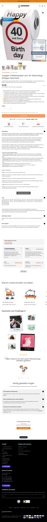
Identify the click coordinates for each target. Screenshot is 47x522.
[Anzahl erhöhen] (10, 108)
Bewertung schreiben (23, 428)
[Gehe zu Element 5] (20, 66)
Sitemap (10, 507)
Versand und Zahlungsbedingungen (23, 453)
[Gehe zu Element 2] (8, 67)
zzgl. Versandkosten (17, 87)
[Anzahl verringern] (3, 108)
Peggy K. (27, 248)
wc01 (5, 262)
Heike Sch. (27, 262)
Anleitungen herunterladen (23, 193)
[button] (6, 257)
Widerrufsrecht (16, 507)
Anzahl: (3, 106)
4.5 (3, 72)
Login (37, 507)
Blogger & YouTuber (22, 446)
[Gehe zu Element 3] (12, 67)
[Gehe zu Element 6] (24, 67)
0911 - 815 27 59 (8, 478)
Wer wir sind (20, 449)
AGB (28, 507)
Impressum (32, 507)
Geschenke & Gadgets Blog (24, 451)
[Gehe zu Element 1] (4, 68)
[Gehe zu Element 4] (16, 68)
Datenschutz (23, 507)
